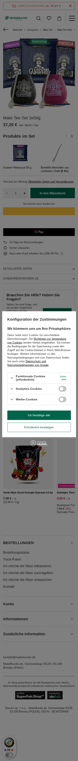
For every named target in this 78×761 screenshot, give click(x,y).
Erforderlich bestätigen (39, 427)
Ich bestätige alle (39, 415)
